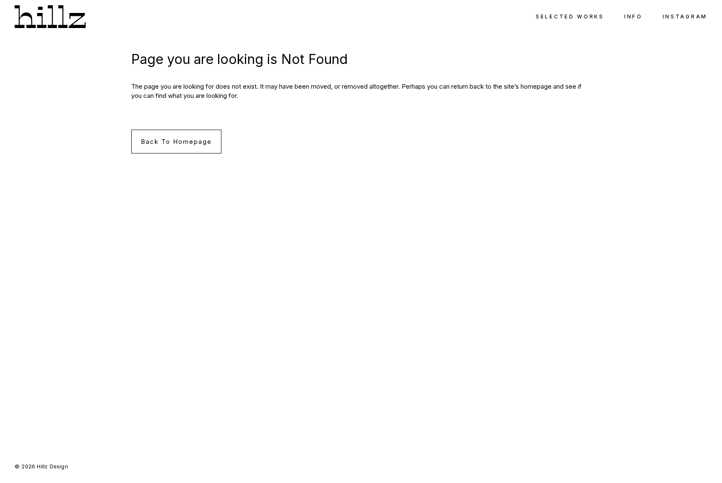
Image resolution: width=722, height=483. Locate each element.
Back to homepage (176, 142)
